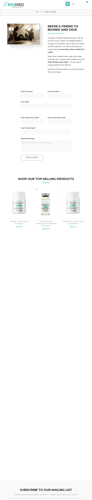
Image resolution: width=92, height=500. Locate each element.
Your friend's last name (57, 118)
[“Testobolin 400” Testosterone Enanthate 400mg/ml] (46, 202)
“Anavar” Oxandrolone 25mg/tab (19, 222)
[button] (85, 4)
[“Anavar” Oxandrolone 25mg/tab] (19, 202)
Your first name (27, 91)
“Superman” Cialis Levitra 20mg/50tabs (72, 222)
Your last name (54, 91)
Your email (25, 102)
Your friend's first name (30, 118)
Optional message (28, 138)
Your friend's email (28, 128)
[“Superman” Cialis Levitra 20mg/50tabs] (73, 202)
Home (41, 12)
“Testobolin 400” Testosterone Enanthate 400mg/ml (46, 223)
